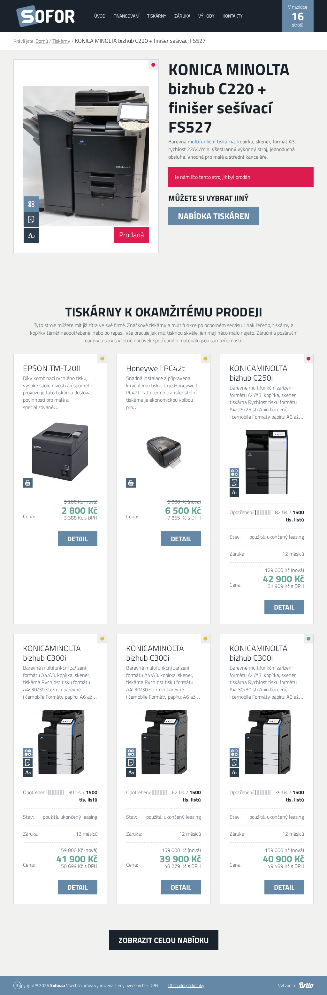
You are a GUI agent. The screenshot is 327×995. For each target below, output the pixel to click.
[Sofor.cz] (47, 16)
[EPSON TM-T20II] (60, 452)
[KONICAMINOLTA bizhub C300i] (60, 742)
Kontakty (233, 15)
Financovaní (126, 15)
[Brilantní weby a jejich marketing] (306, 985)
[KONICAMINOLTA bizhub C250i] (267, 462)
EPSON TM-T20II (51, 368)
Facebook (17, 985)
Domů (41, 41)
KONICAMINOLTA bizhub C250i (258, 373)
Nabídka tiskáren (214, 216)
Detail (77, 539)
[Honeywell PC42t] (163, 452)
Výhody (206, 15)
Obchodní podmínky (186, 985)
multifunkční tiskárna (211, 141)
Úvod (99, 15)
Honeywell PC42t (155, 368)
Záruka (182, 15)
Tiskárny (156, 15)
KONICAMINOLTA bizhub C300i (52, 653)
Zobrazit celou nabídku (163, 940)
